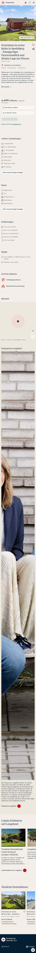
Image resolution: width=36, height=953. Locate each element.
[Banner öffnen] (33, 950)
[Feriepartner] (7, 2)
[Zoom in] (33, 334)
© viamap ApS (8, 339)
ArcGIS (3, 339)
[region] (18, 321)
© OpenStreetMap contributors (19, 339)
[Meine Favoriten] (29, 2)
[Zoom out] (33, 337)
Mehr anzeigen (5, 86)
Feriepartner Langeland (8, 806)
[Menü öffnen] (33, 2)
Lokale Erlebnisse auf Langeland (11, 870)
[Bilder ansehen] (18, 23)
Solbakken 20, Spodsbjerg (12, 65)
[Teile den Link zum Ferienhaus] (33, 49)
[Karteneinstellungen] (33, 330)
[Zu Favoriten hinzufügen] (33, 45)
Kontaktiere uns (16, 124)
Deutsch (6, 946)
